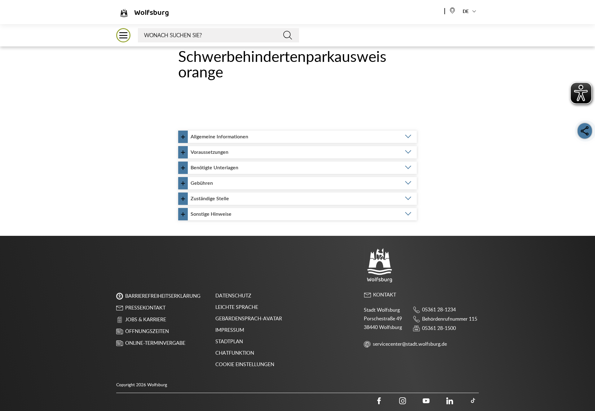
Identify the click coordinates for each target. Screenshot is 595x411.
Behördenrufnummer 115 (449, 319)
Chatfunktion (234, 353)
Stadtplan (229, 341)
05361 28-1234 (439, 309)
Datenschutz (233, 295)
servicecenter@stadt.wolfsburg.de (410, 344)
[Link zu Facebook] (379, 400)
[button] (123, 35)
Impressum (229, 330)
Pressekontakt (145, 307)
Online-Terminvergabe (155, 343)
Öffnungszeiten (147, 331)
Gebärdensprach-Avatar (248, 318)
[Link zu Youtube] (426, 400)
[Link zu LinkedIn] (449, 400)
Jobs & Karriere (145, 319)
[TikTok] (473, 400)
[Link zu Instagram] (402, 400)
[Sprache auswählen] (452, 10)
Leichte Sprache (236, 307)
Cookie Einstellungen (244, 364)
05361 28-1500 (439, 328)
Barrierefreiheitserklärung (163, 296)
